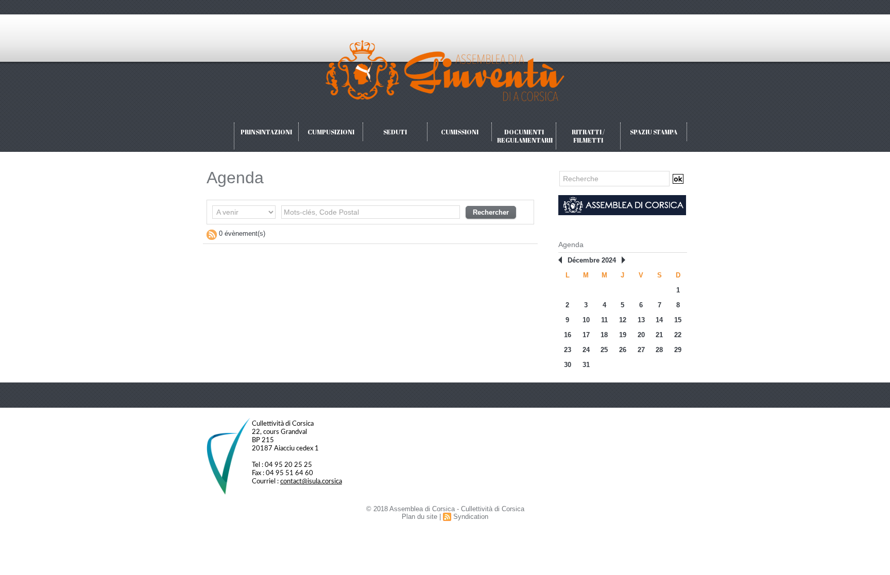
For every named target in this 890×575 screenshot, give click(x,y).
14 (659, 320)
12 (622, 320)
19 (622, 335)
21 (659, 335)
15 (677, 320)
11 (604, 320)
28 (659, 350)
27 (641, 350)
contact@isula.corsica (311, 481)
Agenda (571, 244)
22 (677, 335)
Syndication (470, 516)
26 (622, 350)
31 (586, 365)
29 (677, 350)
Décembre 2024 (592, 260)
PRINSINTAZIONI (266, 132)
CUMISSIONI (459, 132)
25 (604, 350)
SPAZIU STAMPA (653, 132)
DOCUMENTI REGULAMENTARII (525, 136)
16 (567, 335)
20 (641, 335)
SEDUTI (395, 132)
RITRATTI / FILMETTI (588, 136)
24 (586, 350)
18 (604, 335)
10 (586, 320)
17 (586, 335)
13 (641, 320)
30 (567, 365)
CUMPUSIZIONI (330, 132)
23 (567, 350)
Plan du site (419, 516)
